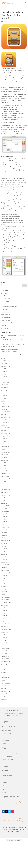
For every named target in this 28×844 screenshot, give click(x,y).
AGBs (20, 819)
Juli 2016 (3, 578)
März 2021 (4, 468)
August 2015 (4, 605)
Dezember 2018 (5, 508)
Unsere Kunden (6, 779)
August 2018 (4, 514)
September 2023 (6, 417)
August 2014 (4, 632)
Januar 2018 (4, 530)
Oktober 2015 (5, 600)
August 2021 (4, 460)
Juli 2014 (3, 635)
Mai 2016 (3, 584)
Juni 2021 (4, 463)
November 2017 (5, 535)
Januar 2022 (4, 449)
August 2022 (4, 436)
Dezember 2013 (5, 653)
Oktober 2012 (5, 688)
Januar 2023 (4, 425)
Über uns (4, 782)
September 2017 (6, 541)
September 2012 (6, 691)
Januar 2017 (4, 562)
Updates (3, 325)
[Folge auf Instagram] (12, 811)
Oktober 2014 (5, 626)
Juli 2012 (3, 696)
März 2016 (4, 589)
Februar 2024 (5, 406)
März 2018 (4, 524)
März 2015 (4, 618)
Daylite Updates (5, 304)
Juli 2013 (3, 667)
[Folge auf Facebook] (3, 811)
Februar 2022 (5, 447)
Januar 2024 (4, 409)
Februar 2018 (5, 527)
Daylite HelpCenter (7, 759)
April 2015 (4, 616)
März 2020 (4, 484)
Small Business (5, 315)
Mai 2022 (3, 441)
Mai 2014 (3, 640)
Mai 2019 (3, 500)
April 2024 (4, 401)
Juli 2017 (3, 546)
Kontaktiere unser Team (15, 713)
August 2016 (4, 575)
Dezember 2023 (5, 412)
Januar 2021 (4, 471)
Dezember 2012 (5, 683)
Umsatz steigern (6, 317)
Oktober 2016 (5, 570)
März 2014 (4, 645)
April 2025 (4, 377)
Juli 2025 (3, 369)
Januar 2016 (4, 594)
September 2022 (6, 433)
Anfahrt (4, 792)
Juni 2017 (4, 549)
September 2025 (6, 366)
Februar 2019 (5, 506)
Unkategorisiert (5, 320)
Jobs (3, 789)
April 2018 (4, 522)
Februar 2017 (5, 559)
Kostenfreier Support (8, 763)
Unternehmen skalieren (7, 323)
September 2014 (6, 629)
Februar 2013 (5, 678)
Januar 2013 (4, 680)
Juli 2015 (3, 608)
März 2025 (4, 379)
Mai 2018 (3, 519)
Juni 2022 (4, 438)
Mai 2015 (3, 613)
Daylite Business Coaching (9, 753)
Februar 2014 (5, 648)
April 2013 (4, 672)
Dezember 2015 (5, 597)
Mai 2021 (3, 465)
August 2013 (4, 664)
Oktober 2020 (5, 476)
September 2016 (6, 573)
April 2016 (4, 586)
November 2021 (5, 452)
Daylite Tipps (5, 301)
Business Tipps (5, 298)
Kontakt (7, 819)
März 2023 (4, 420)
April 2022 (4, 444)
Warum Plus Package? (8, 727)
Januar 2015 (4, 621)
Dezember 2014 (5, 624)
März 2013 (4, 675)
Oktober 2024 (5, 385)
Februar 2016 (5, 592)
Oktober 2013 (5, 659)
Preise (4, 743)
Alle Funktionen (6, 730)
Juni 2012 (4, 699)
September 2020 (6, 479)
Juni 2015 (4, 610)
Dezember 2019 (5, 489)
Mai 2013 (3, 669)
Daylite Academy (7, 756)
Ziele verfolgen (5, 328)
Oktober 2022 (5, 430)
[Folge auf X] (6, 811)
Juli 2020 (3, 481)
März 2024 (4, 404)
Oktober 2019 (5, 492)
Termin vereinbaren (7, 775)
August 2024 (4, 390)
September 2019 (6, 495)
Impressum (14, 819)
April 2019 (4, 503)
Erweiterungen (6, 733)
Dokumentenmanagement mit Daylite (12, 354)
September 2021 (6, 457)
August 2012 (4, 694)
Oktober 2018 (5, 511)
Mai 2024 (3, 398)
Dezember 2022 (5, 428)
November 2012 (5, 686)
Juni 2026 (4, 361)
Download (5, 766)
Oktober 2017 (5, 538)
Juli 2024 (3, 393)
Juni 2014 (4, 637)
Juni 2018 (4, 516)
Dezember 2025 (5, 363)
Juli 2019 (3, 498)
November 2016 (5, 567)
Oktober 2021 (5, 455)
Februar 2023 (5, 422)
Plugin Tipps (4, 309)
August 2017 (4, 543)
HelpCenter (18, 715)
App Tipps (4, 296)
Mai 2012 (3, 702)
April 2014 (4, 643)
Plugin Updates (5, 312)
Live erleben (5, 740)
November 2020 (5, 473)
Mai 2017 (3, 551)
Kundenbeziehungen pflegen (9, 306)
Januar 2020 (4, 487)
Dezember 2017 (5, 532)
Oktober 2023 (5, 414)
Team (4, 786)
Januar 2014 (4, 651)
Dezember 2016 (5, 565)
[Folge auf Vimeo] (9, 811)
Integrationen (6, 737)
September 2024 (6, 387)
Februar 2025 (5, 382)
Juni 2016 (4, 581)
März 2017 (4, 557)
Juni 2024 (4, 395)
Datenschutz (7, 821)
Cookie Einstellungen (18, 821)
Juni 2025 (4, 371)
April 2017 (4, 554)
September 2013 (6, 661)
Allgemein (4, 293)
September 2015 (6, 602)
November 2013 (5, 656)
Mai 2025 (3, 374)
